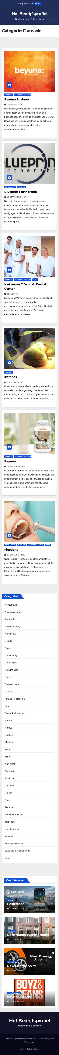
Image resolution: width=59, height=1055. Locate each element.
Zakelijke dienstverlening (17, 851)
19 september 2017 (16, 197)
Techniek (9, 807)
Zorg (35, 279)
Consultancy (10, 187)
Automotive (10, 634)
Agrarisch (10, 619)
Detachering (11, 663)
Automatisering (12, 626)
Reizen (8, 793)
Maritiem (9, 742)
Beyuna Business (17, 99)
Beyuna (10, 461)
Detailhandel (11, 670)
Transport (9, 822)
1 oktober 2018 (14, 105)
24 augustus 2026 (18, 909)
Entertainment (12, 684)
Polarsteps (15, 904)
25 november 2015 (16, 555)
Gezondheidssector (23, 94)
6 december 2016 (15, 382)
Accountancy (11, 605)
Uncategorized (12, 829)
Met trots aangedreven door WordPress (20, 1039)
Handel (8, 720)
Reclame (9, 785)
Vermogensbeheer (14, 843)
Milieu (8, 757)
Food (7, 706)
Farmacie (8, 94)
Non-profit (10, 764)
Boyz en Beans (18, 997)
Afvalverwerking (13, 612)
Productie (10, 778)
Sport (7, 800)
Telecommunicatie (14, 814)
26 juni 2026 (15, 939)
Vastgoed (9, 836)
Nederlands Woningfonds (28, 935)
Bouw (8, 648)
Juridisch (9, 735)
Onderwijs (10, 771)
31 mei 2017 (12, 294)
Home (22, 1049)
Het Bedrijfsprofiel (29, 13)
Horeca (8, 728)
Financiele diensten (15, 699)
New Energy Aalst (21, 966)
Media (8, 749)
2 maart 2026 (16, 970)
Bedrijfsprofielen (33, 1049)
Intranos (10, 377)
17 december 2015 (16, 467)
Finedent (11, 550)
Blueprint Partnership (20, 192)
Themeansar (29, 1042)
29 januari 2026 (17, 1001)
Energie (9, 677)
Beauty (8, 641)
